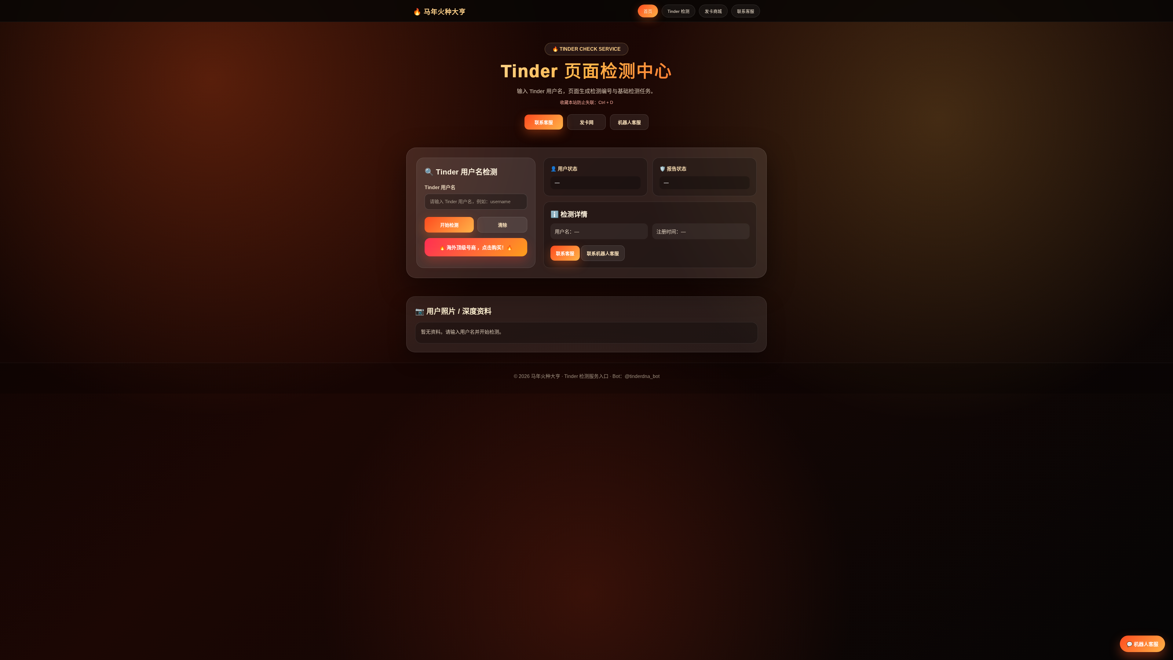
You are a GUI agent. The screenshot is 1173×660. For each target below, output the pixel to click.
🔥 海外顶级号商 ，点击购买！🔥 (476, 247)
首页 (648, 11)
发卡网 (587, 122)
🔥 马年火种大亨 (439, 12)
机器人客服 (629, 122)
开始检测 (449, 225)
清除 (502, 225)
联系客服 (745, 11)
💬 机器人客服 (1142, 644)
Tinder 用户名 (440, 187)
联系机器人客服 (603, 253)
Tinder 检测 (678, 11)
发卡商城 (713, 11)
